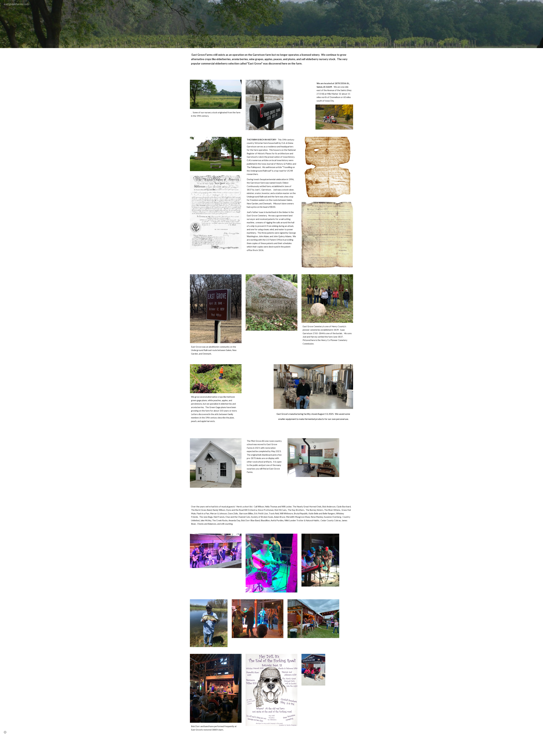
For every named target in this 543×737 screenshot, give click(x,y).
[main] (271, 62)
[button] (5, 732)
